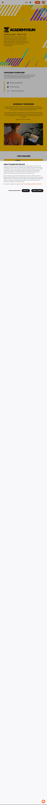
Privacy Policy (26, 184)
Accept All (25, 190)
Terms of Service (37, 184)
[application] (43, 801)
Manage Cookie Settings (14, 190)
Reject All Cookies (37, 190)
